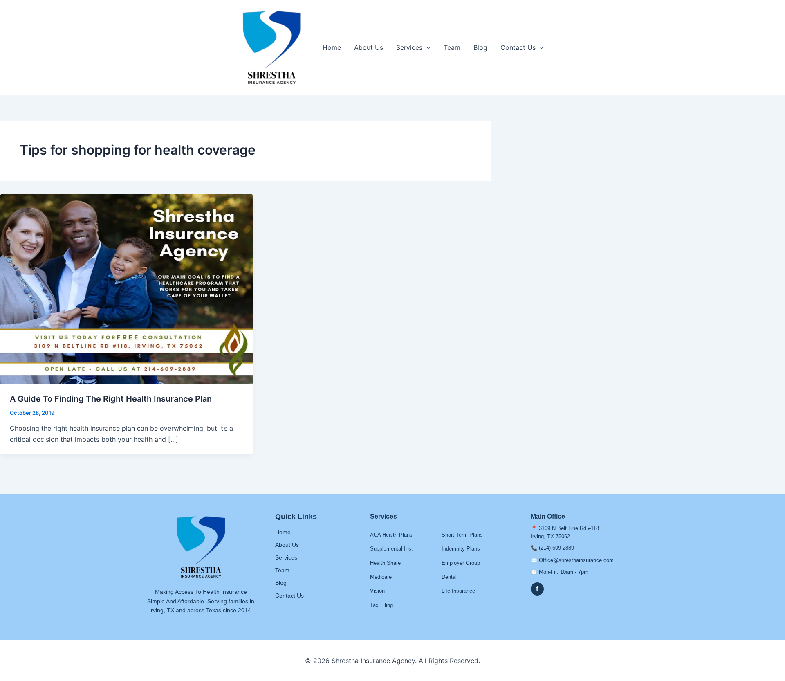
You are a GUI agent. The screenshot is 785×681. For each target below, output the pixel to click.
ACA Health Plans (391, 535)
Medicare (381, 577)
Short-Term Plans (462, 535)
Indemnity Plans (461, 549)
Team (452, 47)
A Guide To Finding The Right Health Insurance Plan (111, 399)
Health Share (385, 563)
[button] (426, 47)
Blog (480, 47)
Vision (377, 591)
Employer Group (461, 563)
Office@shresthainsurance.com (576, 560)
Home (332, 47)
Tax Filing (381, 605)
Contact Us (518, 47)
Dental (449, 577)
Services (409, 47)
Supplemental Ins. (391, 549)
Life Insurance (458, 591)
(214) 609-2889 (556, 548)
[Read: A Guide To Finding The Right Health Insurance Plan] (126, 288)
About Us (368, 47)
